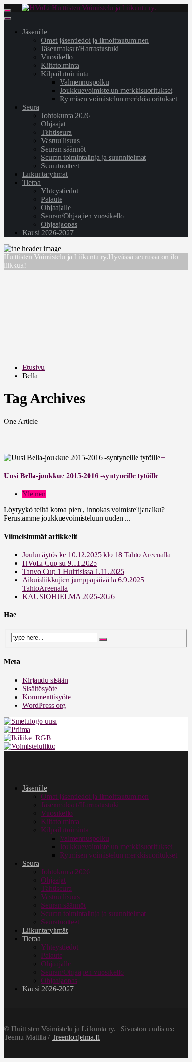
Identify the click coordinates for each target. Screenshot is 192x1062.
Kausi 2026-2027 (48, 233)
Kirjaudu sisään (45, 680)
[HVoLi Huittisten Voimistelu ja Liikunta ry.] (89, 8)
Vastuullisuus (60, 141)
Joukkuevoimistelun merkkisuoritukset (116, 90)
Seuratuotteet (60, 166)
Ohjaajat (53, 124)
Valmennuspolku (84, 82)
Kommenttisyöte (46, 697)
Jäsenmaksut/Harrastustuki (80, 49)
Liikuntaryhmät (45, 174)
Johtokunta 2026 (65, 115)
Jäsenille (34, 32)
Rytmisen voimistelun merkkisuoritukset (118, 99)
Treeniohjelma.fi (76, 1037)
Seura (30, 107)
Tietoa (31, 182)
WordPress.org (44, 705)
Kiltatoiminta (60, 65)
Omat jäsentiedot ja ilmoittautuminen (95, 40)
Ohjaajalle (56, 207)
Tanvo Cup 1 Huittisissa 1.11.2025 (73, 571)
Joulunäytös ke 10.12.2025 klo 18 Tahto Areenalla (96, 555)
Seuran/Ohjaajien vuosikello (82, 216)
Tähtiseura (56, 132)
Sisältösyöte (39, 689)
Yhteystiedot (59, 191)
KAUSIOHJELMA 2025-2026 (68, 596)
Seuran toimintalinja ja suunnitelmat (93, 157)
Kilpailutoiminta (65, 74)
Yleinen (34, 494)
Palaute (51, 199)
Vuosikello (57, 57)
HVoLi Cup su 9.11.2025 (59, 563)
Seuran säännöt (63, 149)
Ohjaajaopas (59, 224)
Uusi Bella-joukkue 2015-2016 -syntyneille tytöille (81, 476)
